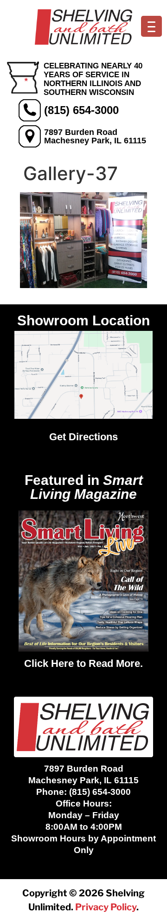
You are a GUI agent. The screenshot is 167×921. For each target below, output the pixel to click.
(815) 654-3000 (81, 110)
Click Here (49, 663)
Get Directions (83, 437)
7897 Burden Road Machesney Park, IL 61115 (95, 136)
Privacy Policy (105, 907)
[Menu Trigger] (151, 26)
